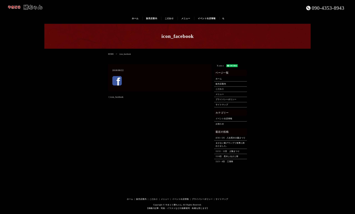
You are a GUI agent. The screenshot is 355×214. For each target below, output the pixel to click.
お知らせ (220, 124)
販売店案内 (151, 18)
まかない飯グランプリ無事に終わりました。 (230, 144)
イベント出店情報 (207, 18)
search (225, 20)
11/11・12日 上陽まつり (228, 151)
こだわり (169, 18)
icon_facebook (116, 97)
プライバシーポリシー (226, 99)
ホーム (135, 18)
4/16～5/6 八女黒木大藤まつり (230, 138)
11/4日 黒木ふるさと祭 (227, 156)
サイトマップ (222, 105)
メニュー (185, 18)
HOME (111, 54)
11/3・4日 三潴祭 (224, 161)
